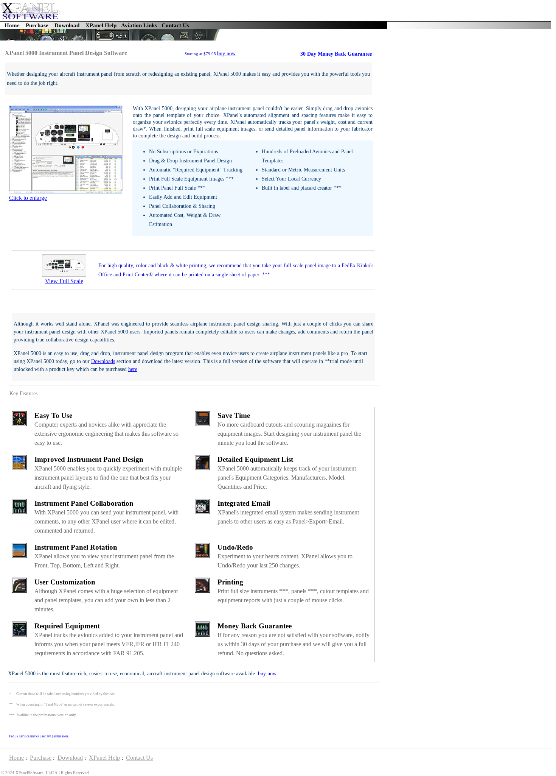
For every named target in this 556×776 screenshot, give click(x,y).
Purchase (37, 25)
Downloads (103, 361)
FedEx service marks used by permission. (39, 736)
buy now (226, 53)
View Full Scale (64, 281)
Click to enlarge (28, 198)
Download (66, 25)
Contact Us (175, 25)
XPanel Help (100, 25)
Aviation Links (139, 25)
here (132, 369)
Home (12, 25)
